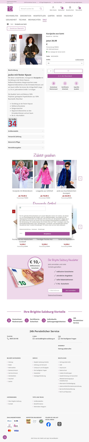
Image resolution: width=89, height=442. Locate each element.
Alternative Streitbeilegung (67, 383)
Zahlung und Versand (40, 365)
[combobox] (31, 9)
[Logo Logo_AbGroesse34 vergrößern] (12, 122)
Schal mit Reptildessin (66, 239)
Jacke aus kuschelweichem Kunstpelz (66, 192)
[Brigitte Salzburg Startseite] (10, 8)
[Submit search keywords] (41, 9)
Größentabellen (38, 401)
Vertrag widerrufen (64, 349)
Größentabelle (79, 59)
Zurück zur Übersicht (17, 28)
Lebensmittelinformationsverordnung (70, 386)
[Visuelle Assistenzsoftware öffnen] (58, 424)
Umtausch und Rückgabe (41, 367)
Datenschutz (63, 370)
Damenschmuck (13, 370)
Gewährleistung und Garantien (69, 376)
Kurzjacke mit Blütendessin (22, 191)
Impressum (63, 367)
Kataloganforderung (40, 376)
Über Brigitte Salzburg (14, 401)
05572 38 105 (14, 339)
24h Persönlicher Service (30, 2)
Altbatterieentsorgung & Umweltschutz (67, 380)
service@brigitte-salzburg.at (45, 339)
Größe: (48, 59)
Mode (10, 365)
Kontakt (10, 404)
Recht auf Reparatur (65, 392)
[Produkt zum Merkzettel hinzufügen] (68, 71)
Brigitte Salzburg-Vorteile (41, 362)
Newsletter (37, 373)
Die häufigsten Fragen (68, 339)
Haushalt (11, 378)
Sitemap (10, 362)
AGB (61, 365)
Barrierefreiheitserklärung (67, 389)
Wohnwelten (12, 367)
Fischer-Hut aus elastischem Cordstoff (22, 240)
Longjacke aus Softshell (44, 191)
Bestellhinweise (38, 404)
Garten (10, 381)
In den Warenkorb (66, 76)
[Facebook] (48, 424)
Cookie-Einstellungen (66, 373)
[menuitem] (12, 16)
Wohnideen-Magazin (40, 406)
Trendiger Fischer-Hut (44, 239)
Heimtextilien (12, 376)
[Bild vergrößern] (39, 61)
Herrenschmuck (13, 373)
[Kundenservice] (5, 437)
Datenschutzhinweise (55, 295)
